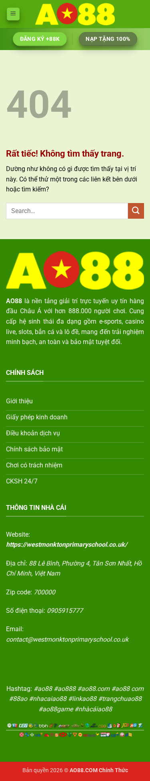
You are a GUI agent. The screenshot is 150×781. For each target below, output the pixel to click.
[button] (13, 14)
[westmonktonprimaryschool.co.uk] (75, 14)
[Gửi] (136, 211)
